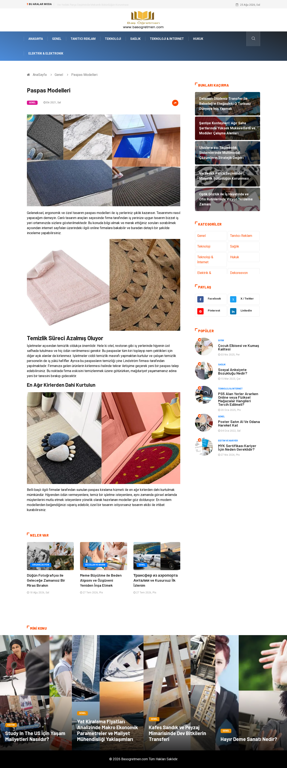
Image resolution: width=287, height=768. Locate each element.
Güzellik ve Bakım (95, 565)
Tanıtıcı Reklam (83, 38)
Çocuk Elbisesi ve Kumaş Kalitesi (238, 347)
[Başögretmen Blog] (143, 20)
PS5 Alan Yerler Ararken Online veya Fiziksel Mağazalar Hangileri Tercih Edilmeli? (238, 399)
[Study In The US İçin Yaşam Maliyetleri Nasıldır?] (36, 692)
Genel (56, 38)
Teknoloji (113, 38)
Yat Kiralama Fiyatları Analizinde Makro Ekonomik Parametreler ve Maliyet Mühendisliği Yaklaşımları (107, 730)
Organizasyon (40, 565)
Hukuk (198, 38)
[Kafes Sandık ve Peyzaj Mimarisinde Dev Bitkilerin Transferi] (179, 692)
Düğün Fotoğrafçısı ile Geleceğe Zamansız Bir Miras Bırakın (46, 580)
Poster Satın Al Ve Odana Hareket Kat (239, 423)
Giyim (221, 340)
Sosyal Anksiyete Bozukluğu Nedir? (232, 371)
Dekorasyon (239, 273)
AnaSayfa (35, 38)
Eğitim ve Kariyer (228, 441)
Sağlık (135, 38)
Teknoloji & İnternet (167, 38)
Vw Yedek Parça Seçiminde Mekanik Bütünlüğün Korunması (93, 4)
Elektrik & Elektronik (45, 53)
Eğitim (11, 725)
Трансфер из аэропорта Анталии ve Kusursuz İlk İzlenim (155, 580)
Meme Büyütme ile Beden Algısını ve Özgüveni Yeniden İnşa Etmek (101, 580)
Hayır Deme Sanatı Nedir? (249, 739)
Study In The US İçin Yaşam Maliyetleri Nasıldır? (35, 736)
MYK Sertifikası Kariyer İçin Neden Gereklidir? (237, 447)
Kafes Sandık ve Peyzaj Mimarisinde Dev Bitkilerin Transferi (177, 733)
